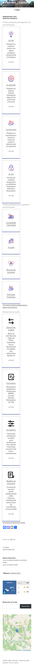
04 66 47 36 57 (16, 573)
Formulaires (11, 383)
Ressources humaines (11, 271)
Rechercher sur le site (10, 602)
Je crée (11, 40)
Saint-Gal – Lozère (16, 2)
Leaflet (19, 650)
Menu (18, 10)
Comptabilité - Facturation (11, 224)
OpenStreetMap (27, 650)
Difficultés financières (11, 295)
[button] (17, 630)
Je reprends (11, 85)
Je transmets (11, 129)
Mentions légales (14, 662)
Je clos (11, 174)
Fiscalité (11, 247)
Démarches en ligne (11, 328)
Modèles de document (11, 482)
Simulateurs (11, 430)
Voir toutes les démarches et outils (14, 522)
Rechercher (25, 606)
